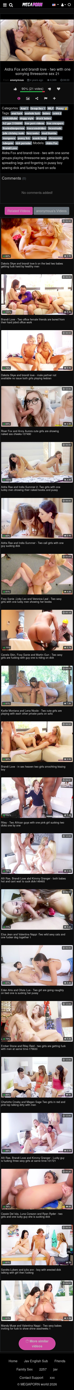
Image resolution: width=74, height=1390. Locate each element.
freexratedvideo (36, 128)
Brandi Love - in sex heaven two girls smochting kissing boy (33, 767)
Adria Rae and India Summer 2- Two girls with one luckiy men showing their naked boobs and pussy (30, 488)
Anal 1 (24, 108)
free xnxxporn (55, 123)
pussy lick (24, 138)
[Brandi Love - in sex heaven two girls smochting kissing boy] (37, 741)
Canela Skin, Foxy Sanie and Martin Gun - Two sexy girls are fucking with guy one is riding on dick (31, 656)
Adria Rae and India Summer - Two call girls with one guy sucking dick (32, 544)
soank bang (39, 138)
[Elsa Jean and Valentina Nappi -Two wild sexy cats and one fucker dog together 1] (37, 909)
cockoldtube (10, 118)
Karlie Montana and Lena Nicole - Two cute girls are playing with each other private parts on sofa (31, 712)
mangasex (9, 138)
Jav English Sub (36, 1361)
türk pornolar (23, 143)
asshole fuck (32, 113)
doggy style (27, 118)
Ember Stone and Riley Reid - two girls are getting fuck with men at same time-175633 (33, 1047)
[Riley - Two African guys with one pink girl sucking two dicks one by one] (37, 797)
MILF (50, 108)
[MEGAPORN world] (32, 4)
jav (55, 1369)
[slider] (28, 62)
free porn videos (34, 123)
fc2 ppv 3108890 (12, 123)
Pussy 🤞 (61, 108)
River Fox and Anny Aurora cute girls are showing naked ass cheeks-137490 (30, 432)
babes (46, 113)
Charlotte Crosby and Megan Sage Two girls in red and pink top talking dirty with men (33, 1103)
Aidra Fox (52, 143)
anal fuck (17, 113)
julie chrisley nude (13, 133)
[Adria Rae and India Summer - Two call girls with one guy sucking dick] (37, 518)
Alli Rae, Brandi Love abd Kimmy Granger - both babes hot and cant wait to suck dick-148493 (33, 879)
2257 (43, 1369)
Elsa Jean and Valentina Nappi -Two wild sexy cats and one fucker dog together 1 (33, 935)
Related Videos (18, 210)
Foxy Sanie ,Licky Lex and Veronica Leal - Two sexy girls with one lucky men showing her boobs (31, 600)
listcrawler (33, 133)
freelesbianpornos (13, 128)
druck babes (43, 118)
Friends (59, 1361)
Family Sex (24, 1369)
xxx (52, 1377)
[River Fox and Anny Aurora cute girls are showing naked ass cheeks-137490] (37, 406)
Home (13, 1361)
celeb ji (57, 113)
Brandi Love (10, 148)
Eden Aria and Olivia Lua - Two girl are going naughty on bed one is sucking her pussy (32, 991)
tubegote (8, 143)
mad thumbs (49, 133)
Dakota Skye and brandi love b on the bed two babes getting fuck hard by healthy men (32, 264)
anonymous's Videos (51, 210)
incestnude (55, 128)
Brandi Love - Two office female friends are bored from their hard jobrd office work (33, 320)
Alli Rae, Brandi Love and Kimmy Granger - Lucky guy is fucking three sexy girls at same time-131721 (32, 1159)
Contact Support (31, 1377)
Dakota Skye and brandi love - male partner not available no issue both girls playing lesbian (28, 376)
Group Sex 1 (38, 108)
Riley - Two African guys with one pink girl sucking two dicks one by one (32, 823)
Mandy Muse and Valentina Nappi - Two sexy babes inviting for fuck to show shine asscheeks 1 (31, 1327)
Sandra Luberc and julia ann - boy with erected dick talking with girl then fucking (31, 1271)
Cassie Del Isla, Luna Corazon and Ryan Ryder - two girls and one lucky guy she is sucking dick (31, 1215)
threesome (55, 138)
